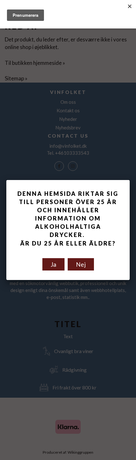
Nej (81, 264)
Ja (53, 264)
